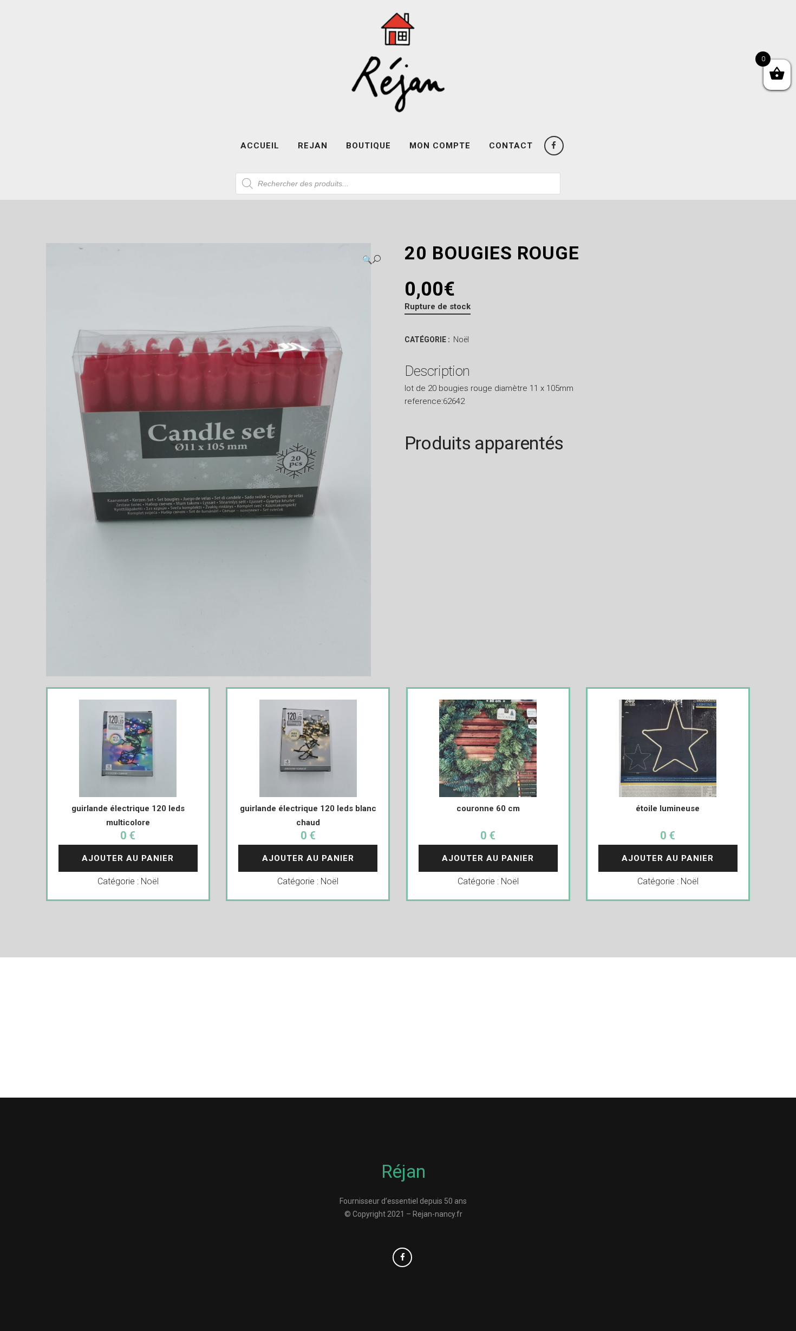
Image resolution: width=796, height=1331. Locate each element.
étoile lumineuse (668, 808)
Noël (461, 339)
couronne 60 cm (488, 808)
